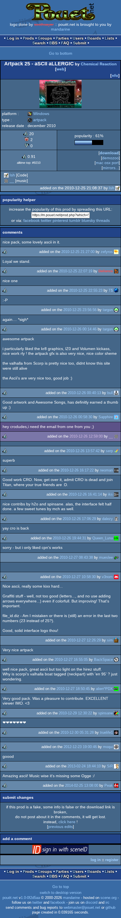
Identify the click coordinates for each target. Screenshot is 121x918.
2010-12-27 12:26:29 (84, 640)
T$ (111, 290)
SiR (110, 766)
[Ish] (6, 175)
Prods (28, 38)
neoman (106, 470)
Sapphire (105, 417)
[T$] (116, 290)
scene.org (108, 898)
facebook (31, 220)
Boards (94, 38)
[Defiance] (116, 271)
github (110, 908)
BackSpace (103, 659)
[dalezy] (116, 519)
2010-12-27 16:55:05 (71, 659)
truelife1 (106, 732)
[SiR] (116, 766)
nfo (115, 75)
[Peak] (116, 785)
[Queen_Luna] (116, 538)
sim (110, 640)
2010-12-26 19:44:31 (69, 538)
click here (67, 822)
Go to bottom (60, 53)
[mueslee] (116, 557)
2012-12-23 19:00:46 (80, 747)
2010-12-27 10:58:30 (79, 577)
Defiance (105, 271)
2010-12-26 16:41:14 (85, 494)
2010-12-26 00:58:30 (75, 417)
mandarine (60, 29)
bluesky (88, 220)
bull (110, 393)
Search (39, 43)
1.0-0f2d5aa (30, 898)
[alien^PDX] (116, 689)
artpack (37, 120)
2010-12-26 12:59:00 (86, 436)
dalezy (107, 519)
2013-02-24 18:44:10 (84, 766)
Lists (109, 38)
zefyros (107, 252)
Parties (62, 38)
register (111, 860)
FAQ (65, 43)
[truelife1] (116, 732)
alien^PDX (104, 689)
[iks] (116, 494)
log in (96, 860)
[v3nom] (116, 577)
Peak (108, 785)
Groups (45, 38)
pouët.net (10, 898)
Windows (38, 113)
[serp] (116, 451)
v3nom (107, 577)
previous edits (60, 826)
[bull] (116, 393)
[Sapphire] (116, 417)
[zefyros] (116, 252)
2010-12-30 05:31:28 (77, 732)
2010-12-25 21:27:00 (78, 252)
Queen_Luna (102, 538)
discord (91, 903)
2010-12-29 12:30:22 (75, 713)
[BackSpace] (116, 659)
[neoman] (116, 470)
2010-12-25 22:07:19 (75, 271)
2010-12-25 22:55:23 (85, 290)
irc (107, 903)
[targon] (116, 310)
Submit (79, 43)
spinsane (105, 713)
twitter (46, 220)
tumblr (74, 220)
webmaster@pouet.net (82, 908)
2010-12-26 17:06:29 (79, 519)
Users (78, 38)
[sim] (116, 640)
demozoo (110, 158)
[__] (6, 180)
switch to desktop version (60, 893)
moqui (108, 747)
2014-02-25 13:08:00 (81, 785)
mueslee (106, 557)
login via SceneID (69, 850)
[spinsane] (116, 713)
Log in (13, 38)
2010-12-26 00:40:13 (84, 393)
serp (109, 451)
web (60, 69)
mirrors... (111, 167)
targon (108, 310)
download (109, 153)
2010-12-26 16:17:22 (77, 470)
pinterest (60, 220)
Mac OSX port (107, 162)
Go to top (60, 886)
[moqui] (116, 747)
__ (12, 180)
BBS (53, 43)
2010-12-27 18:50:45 (73, 689)
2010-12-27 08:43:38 (76, 557)
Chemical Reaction (99, 64)
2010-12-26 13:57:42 (83, 451)
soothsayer (44, 24)
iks (110, 494)
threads (103, 220)
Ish (12, 175)
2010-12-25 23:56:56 (80, 310)
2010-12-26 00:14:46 (80, 329)
